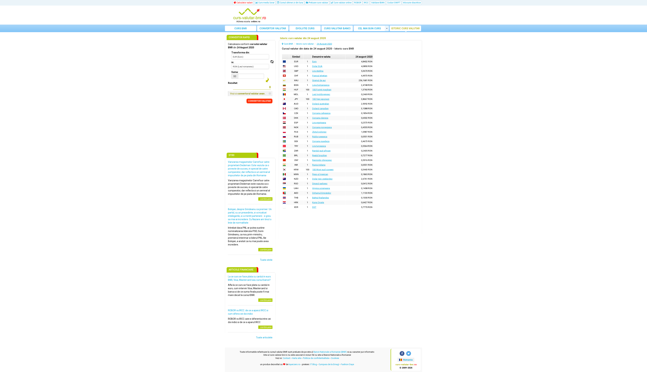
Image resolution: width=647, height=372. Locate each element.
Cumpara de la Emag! (329, 364)
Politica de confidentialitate (316, 358)
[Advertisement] (348, 15)
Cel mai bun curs (369, 28)
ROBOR (357, 2)
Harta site (296, 358)
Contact (286, 358)
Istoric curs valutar (405, 28)
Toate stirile (266, 260)
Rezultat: (233, 83)
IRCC (366, 2)
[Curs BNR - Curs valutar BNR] (249, 14)
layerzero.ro (294, 364)
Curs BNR (240, 28)
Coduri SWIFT (393, 2)
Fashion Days (347, 364)
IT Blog (313, 364)
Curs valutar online (342, 2)
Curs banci (337, 28)
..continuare (265, 199)
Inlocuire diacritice (412, 2)
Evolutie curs (305, 28)
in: (232, 62)
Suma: (234, 72)
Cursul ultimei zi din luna (291, 2)
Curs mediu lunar (266, 2)
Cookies (335, 358)
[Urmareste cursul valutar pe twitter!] (408, 353)
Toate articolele (264, 337)
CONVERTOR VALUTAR (259, 101)
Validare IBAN (377, 2)
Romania (408, 360)
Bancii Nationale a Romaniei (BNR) (330, 352)
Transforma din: (240, 52)
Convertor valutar (272, 28)
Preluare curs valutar (318, 2)
